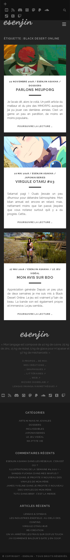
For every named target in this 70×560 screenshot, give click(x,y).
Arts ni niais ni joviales (35, 420)
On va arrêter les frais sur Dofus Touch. (35, 534)
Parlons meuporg (35, 90)
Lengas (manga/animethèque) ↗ (35, 386)
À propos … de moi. (35, 361)
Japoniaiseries (35, 177)
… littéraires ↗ (35, 373)
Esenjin (18, 21)
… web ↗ (35, 377)
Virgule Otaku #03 (34, 181)
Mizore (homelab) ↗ (35, 382)
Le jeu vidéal (35, 437)
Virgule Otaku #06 (35, 526)
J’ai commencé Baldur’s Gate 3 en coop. (35, 538)
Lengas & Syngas (35, 514)
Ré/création (35, 530)
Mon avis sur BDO (35, 277)
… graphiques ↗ (35, 369)
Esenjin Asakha (47, 81)
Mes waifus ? (50, 473)
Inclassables (35, 429)
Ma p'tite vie (35, 441)
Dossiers (35, 85)
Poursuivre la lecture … (35, 126)
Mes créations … (35, 365)
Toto (17, 494)
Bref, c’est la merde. (42, 494)
